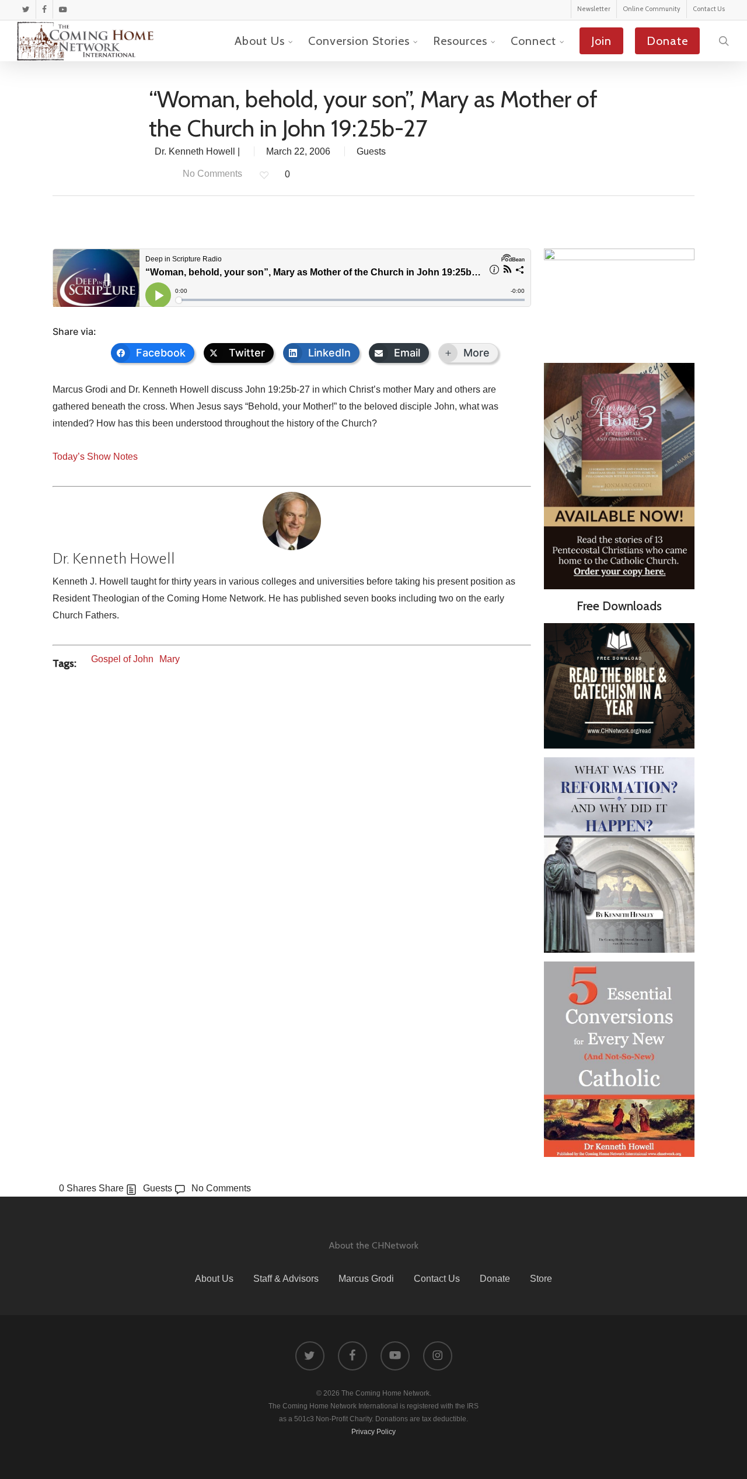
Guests (371, 151)
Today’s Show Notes (95, 456)
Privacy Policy (373, 1432)
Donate (495, 1279)
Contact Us (437, 1279)
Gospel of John (122, 659)
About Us (214, 1279)
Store (541, 1279)
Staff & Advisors (286, 1279)
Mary (169, 659)
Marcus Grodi (366, 1279)
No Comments (211, 174)
